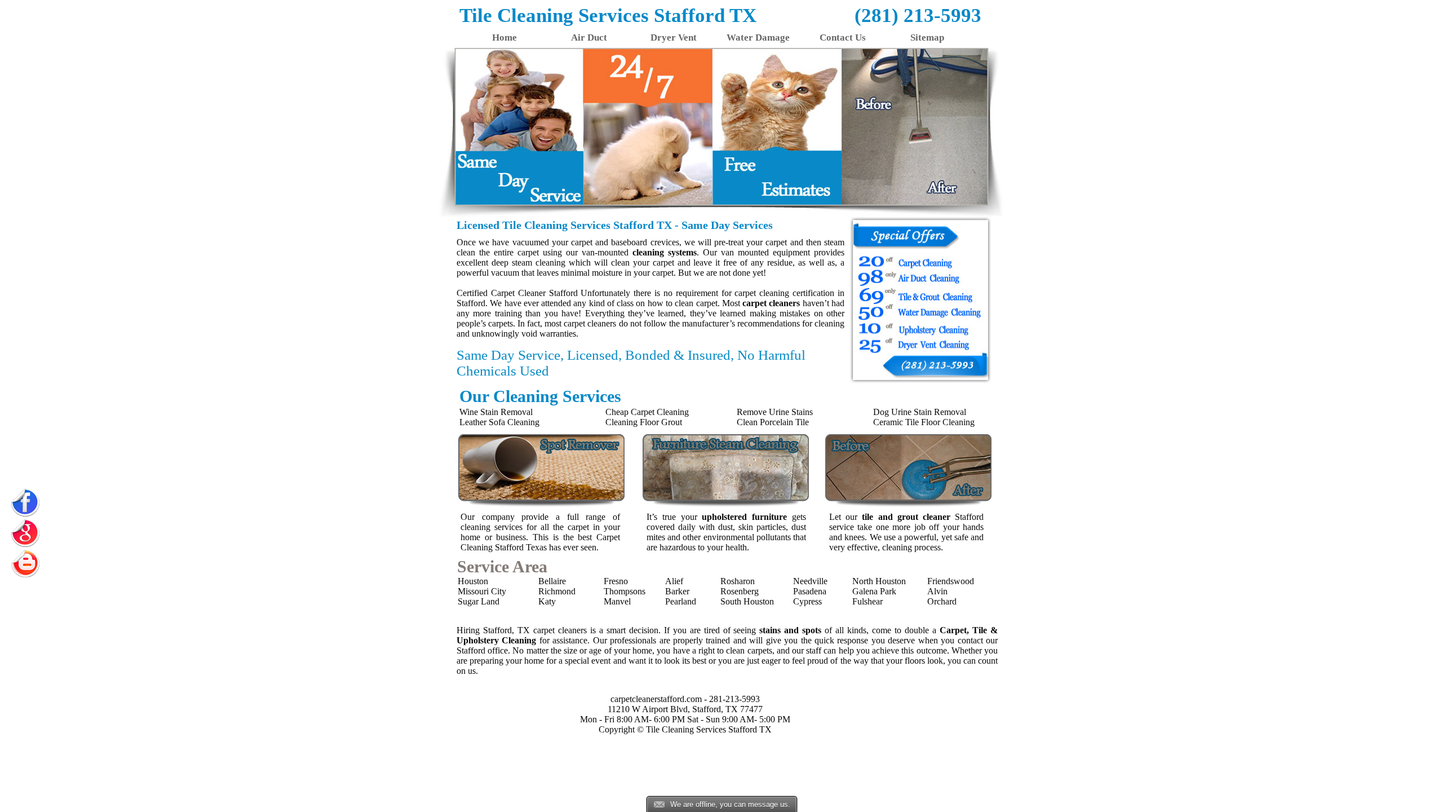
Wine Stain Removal (496, 412)
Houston (473, 581)
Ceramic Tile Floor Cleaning (924, 422)
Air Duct (589, 37)
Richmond (557, 591)
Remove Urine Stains (775, 412)
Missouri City (482, 591)
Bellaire (552, 581)
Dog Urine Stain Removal (919, 412)
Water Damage (758, 37)
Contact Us (843, 37)
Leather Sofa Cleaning (499, 422)
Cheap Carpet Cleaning (647, 412)
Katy (547, 601)
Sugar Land (478, 601)
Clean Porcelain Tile (773, 422)
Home (504, 37)
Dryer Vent (673, 37)
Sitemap (927, 37)
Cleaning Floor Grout (643, 422)
